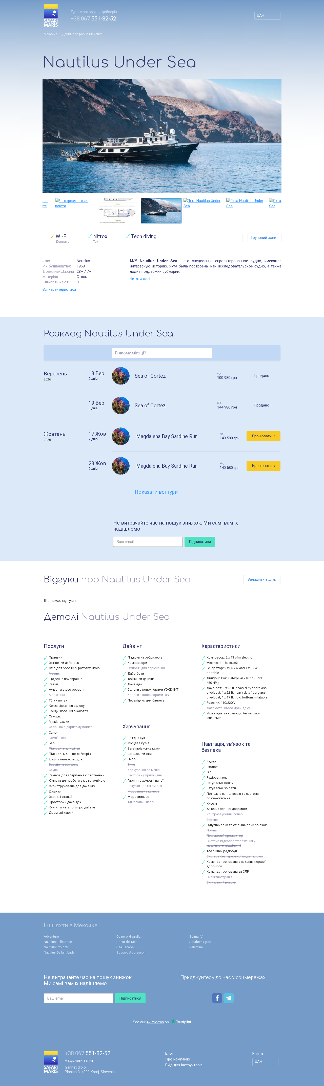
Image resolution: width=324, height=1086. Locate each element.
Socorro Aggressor (130, 952)
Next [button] (278, 210)
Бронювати (262, 436)
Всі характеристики (59, 289)
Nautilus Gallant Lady (59, 952)
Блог (169, 1053)
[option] (162, 136)
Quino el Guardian (129, 936)
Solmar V (195, 936)
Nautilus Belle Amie (58, 942)
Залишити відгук (262, 579)
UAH (260, 15)
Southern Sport (200, 942)
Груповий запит (264, 237)
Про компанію (177, 1059)
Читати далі (140, 279)
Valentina (196, 947)
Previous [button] (45, 210)
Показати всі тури (156, 492)
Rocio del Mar (126, 942)
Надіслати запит (79, 1060)
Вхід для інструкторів (183, 1065)
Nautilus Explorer (56, 947)
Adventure (51, 936)
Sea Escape (125, 947)
